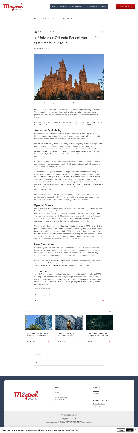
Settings (121, 430)
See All (111, 311)
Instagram (96, 393)
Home (57, 392)
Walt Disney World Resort (67, 19)
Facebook (96, 391)
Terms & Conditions (99, 404)
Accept (130, 430)
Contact (57, 402)
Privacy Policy (97, 406)
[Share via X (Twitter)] (40, 295)
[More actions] (102, 32)
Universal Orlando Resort (41, 19)
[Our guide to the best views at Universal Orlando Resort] (38, 322)
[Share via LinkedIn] (44, 295)
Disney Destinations (61, 397)
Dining (54, 19)
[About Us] (69, 395)
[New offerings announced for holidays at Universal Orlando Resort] (99, 322)
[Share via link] (49, 295)
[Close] (136, 429)
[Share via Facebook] (35, 295)
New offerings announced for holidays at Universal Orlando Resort (99, 334)
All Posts (27, 19)
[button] (63, 6)
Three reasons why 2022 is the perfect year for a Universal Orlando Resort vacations (68, 334)
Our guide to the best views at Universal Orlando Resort (38, 334)
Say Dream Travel (60, 399)
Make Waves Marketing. (71, 415)
